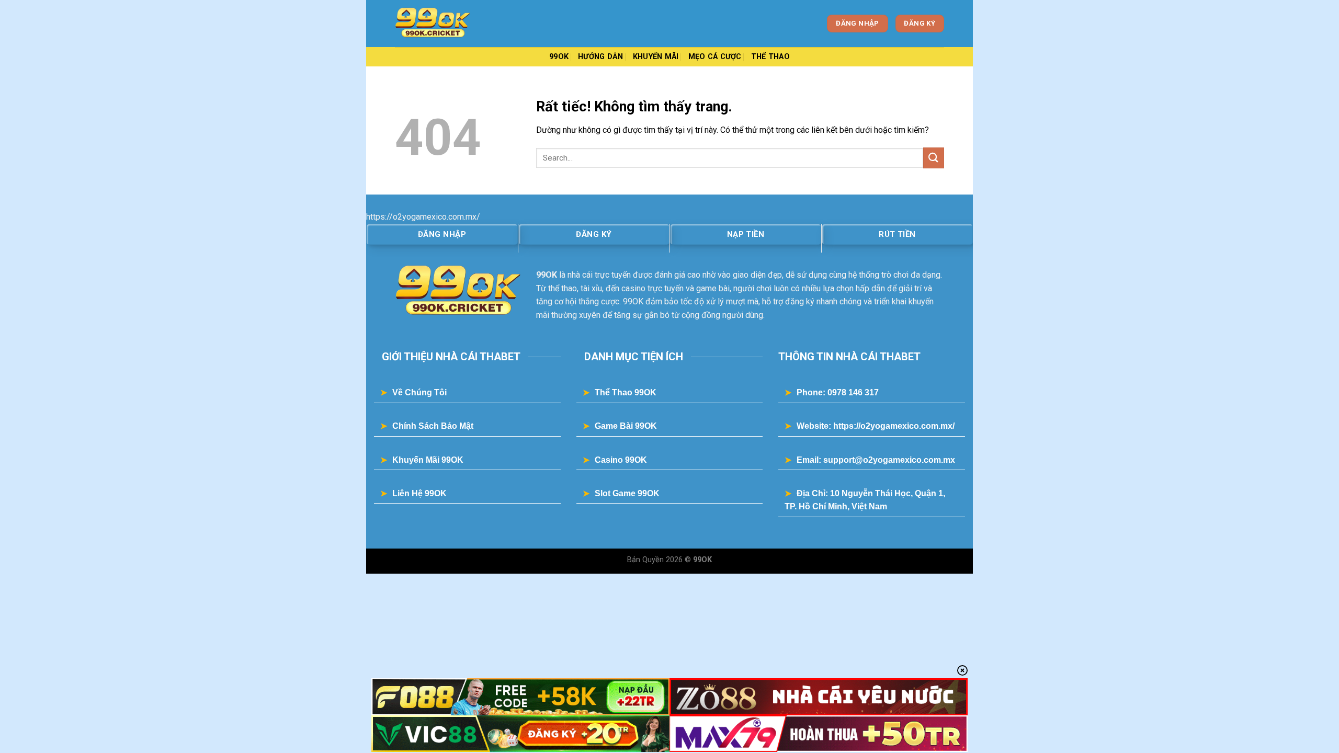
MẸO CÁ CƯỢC (715, 56)
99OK (559, 56)
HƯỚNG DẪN (600, 56)
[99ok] (447, 23)
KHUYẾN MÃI (656, 56)
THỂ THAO (770, 56)
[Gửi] (933, 157)
